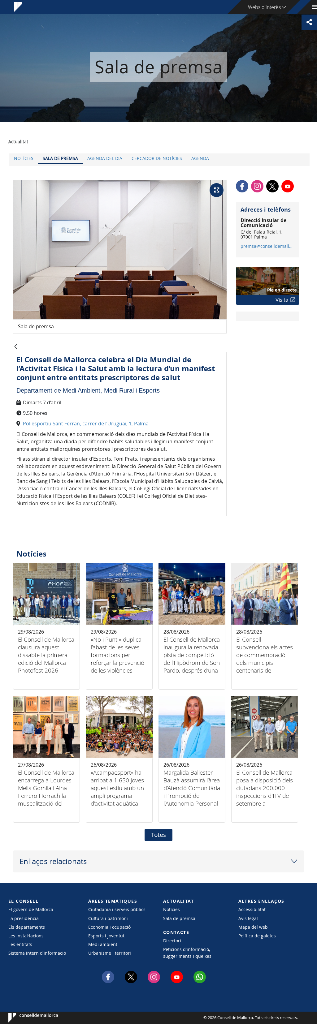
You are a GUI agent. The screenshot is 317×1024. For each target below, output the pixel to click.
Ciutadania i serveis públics (116, 909)
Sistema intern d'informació (37, 953)
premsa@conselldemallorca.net (267, 246)
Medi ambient (102, 944)
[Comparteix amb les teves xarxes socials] (309, 22)
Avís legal (248, 918)
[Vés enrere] (16, 347)
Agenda (200, 158)
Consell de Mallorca (27, 1018)
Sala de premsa (60, 158)
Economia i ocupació (109, 927)
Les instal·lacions (26, 936)
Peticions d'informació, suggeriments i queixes (187, 952)
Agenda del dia (104, 158)
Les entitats (20, 944)
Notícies (23, 158)
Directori (172, 941)
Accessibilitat (252, 909)
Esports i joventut (106, 936)
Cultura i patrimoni (108, 918)
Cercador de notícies (157, 158)
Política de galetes (257, 936)
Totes (158, 835)
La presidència (23, 918)
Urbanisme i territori (109, 953)
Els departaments (26, 927)
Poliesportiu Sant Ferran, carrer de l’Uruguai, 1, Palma (86, 423)
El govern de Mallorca (30, 909)
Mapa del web (253, 927)
